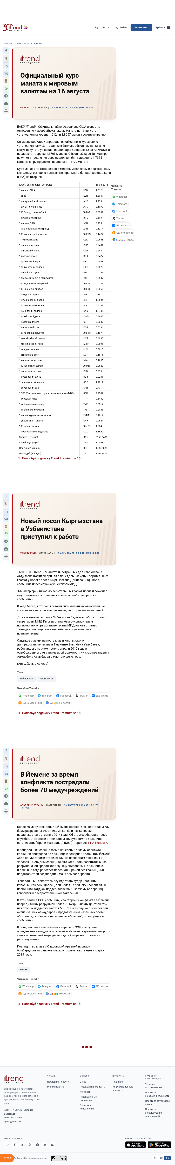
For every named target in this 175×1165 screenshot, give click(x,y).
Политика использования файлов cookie (154, 1112)
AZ (161, 1158)
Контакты (85, 1091)
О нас (83, 1081)
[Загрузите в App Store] (135, 1144)
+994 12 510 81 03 (13, 1117)
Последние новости (58, 1081)
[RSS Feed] (52, 1145)
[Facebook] (15, 1145)
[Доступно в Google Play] (159, 1144)
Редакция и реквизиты (92, 1086)
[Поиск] (96, 27)
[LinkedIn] (45, 1145)
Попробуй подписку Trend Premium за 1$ (50, 458)
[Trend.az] (15, 27)
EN (155, 1158)
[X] (22, 1145)
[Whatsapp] (7, 1145)
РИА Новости (97, 842)
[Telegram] (37, 1145)
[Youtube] (30, 1145)
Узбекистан (26, 678)
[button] (6, 51)
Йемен (23, 969)
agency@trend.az (12, 1121)
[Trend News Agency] (13, 1079)
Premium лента (55, 1086)
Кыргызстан (46, 678)
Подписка (118, 1081)
